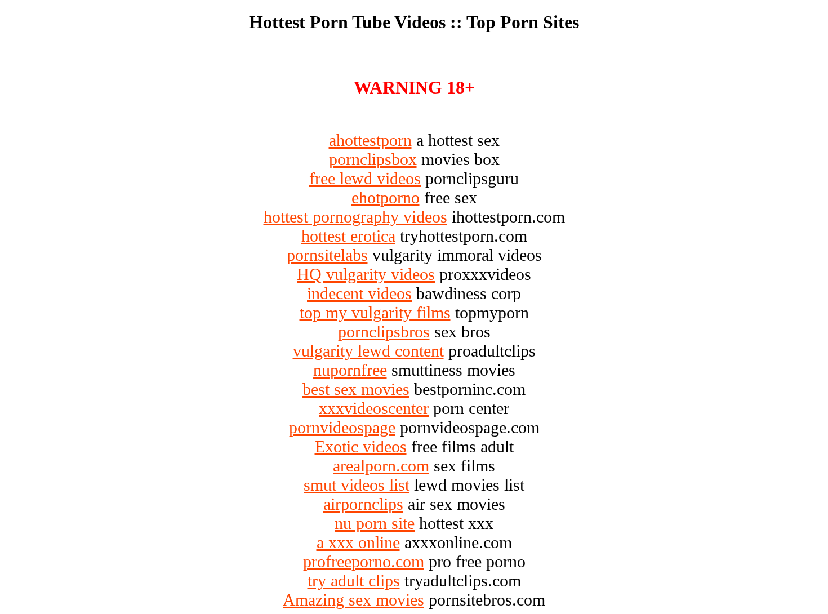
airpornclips (363, 504)
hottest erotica (348, 235)
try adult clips (354, 580)
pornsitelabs (327, 255)
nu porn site (375, 523)
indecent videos (359, 293)
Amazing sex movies (353, 599)
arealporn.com (381, 465)
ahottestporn (370, 140)
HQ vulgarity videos (366, 274)
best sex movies (355, 389)
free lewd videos (365, 178)
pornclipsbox (373, 159)
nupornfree (350, 370)
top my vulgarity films (375, 312)
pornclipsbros (384, 331)
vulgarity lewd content (368, 350)
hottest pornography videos (355, 216)
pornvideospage (342, 427)
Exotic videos (361, 446)
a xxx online (358, 542)
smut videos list (356, 484)
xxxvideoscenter (374, 408)
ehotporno (385, 197)
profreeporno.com (363, 561)
